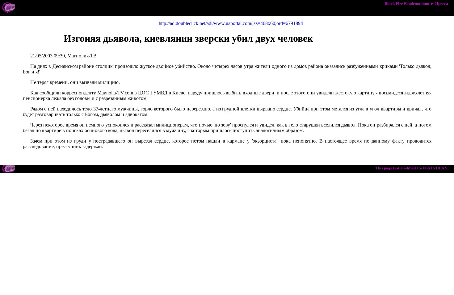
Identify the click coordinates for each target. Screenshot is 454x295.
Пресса (441, 3)
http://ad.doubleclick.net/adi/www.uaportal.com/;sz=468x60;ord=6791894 (231, 23)
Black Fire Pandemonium (407, 3)
